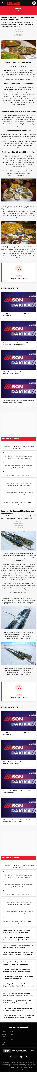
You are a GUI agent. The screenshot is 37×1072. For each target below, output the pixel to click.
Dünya (4, 1042)
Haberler (18, 8)
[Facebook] (16, 1057)
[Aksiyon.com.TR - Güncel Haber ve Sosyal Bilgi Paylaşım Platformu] (13, 3)
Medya (12, 1031)
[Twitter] (10, 1057)
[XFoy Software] (7, 1051)
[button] (2, 3)
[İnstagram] (21, 1057)
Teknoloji (12, 1042)
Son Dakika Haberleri (18, 1027)
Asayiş (4, 1031)
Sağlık (12, 1034)
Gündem (3, 1034)
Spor (3, 1044)
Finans (4, 1039)
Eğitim (12, 1039)
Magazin (12, 1037)
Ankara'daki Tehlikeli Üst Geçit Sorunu (16, 475)
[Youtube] (26, 1057)
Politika (3, 1037)
